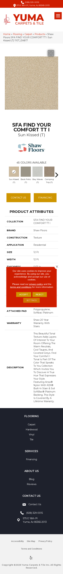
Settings (31, 300)
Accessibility (17, 541)
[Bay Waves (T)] (37, 172)
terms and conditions (21, 287)
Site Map (31, 541)
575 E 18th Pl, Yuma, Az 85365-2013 (33, 5)
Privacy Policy (45, 541)
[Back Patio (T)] (26, 172)
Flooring (17, 34)
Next (56, 173)
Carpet (28, 34)
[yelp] (31, 558)
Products (40, 34)
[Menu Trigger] (58, 15)
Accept (23, 294)
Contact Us (18, 197)
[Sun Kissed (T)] (14, 172)
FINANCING (45, 197)
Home (6, 34)
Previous (6, 173)
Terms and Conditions (31, 549)
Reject (40, 294)
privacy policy (36, 284)
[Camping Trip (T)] (49, 172)
